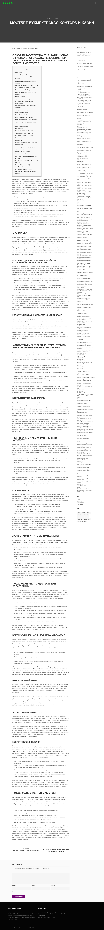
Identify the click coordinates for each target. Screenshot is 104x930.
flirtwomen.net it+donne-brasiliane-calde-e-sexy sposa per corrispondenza (84, 286)
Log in (78, 499)
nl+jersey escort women (82, 373)
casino (78, 159)
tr (77, 473)
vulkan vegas (87, 519)
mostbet (31, 254)
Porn (78, 398)
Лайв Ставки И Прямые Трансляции (25, 99)
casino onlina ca (80, 161)
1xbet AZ (80, 514)
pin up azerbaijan (80, 389)
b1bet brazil (79, 124)
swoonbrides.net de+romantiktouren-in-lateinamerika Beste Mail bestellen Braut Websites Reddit (85, 434)
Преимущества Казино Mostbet (24, 130)
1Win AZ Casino (80, 83)
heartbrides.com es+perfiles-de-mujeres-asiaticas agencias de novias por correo (84, 309)
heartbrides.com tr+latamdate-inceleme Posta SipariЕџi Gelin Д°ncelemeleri (83, 338)
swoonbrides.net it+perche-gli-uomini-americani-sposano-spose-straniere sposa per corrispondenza (84, 455)
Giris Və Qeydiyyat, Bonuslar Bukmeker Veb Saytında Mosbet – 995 (84, 295)
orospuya (79, 376)
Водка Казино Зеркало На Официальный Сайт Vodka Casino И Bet (85, 66)
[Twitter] (100, 3)
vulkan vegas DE (82, 521)
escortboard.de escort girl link (83, 263)
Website (53, 885)
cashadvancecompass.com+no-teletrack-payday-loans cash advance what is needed (84, 157)
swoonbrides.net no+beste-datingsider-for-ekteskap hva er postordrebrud (84, 460)
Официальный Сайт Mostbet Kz (24, 133)
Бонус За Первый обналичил (23, 115)
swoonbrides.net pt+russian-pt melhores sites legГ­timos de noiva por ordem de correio (85, 464)
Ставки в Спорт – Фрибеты (22, 154)
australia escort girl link (82, 109)
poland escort (80, 397)
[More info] (93, 3)
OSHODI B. (8, 3)
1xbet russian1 (80, 107)
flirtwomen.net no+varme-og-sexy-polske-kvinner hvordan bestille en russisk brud (84, 291)
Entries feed (79, 501)
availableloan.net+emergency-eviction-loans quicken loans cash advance (84, 117)
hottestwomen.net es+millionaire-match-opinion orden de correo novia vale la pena (85, 347)
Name (14, 885)
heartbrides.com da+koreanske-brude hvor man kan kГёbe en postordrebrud (84, 300)
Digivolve (34, 927)
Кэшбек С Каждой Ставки (22, 151)
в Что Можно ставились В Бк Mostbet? (26, 119)
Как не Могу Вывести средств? (24, 135)
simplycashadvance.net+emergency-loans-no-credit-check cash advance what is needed (85, 423)
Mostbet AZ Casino (81, 359)
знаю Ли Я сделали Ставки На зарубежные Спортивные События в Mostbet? (25, 76)
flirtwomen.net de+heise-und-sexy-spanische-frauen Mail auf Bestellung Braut (85, 272)
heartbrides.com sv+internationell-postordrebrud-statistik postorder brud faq (84, 327)
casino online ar (80, 162)
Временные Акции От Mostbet (23, 169)
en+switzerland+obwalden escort (84, 255)
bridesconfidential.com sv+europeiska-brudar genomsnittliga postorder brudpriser (85, 147)
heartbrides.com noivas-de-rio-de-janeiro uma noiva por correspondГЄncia (84, 323)
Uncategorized (80, 484)
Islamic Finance (80, 354)
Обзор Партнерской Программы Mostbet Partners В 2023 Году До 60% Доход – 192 (84, 490)
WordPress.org (80, 504)
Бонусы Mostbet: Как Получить (24, 90)
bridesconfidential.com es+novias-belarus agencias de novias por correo (84, 134)
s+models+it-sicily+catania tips (84, 401)
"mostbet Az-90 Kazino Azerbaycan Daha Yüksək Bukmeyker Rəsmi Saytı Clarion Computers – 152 (85, 80)
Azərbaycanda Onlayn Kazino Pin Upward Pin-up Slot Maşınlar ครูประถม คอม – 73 (84, 122)
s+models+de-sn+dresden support (84, 400)
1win (79, 512)
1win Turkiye (80, 91)
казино (78, 487)
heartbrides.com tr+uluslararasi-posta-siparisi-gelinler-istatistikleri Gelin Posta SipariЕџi (84, 342)
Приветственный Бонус (22, 110)
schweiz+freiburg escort (82, 403)
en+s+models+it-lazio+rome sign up (85, 242)
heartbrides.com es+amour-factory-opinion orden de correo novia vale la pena (85, 304)
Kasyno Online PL (81, 356)
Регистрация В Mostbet (21, 112)
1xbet (88, 512)
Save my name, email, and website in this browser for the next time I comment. (31, 892)
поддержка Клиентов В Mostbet (24, 117)
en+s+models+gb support (82, 240)
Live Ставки (18, 72)
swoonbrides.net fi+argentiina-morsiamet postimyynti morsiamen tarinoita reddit (84, 444)
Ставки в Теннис (20, 96)
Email (33, 885)
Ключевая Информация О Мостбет (25, 138)
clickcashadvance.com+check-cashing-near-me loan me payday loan (84, 178)
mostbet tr (79, 365)
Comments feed (80, 502)
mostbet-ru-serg (80, 368)
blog (78, 126)
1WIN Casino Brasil (81, 88)
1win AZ (83, 512)
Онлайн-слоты (19, 140)
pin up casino (80, 391)
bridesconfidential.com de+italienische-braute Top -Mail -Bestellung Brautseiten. (84, 129)
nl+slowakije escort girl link (83, 374)
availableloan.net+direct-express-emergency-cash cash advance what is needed (85, 112)
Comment (14, 871)
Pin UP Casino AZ (81, 392)
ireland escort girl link (81, 353)
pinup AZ (80, 519)
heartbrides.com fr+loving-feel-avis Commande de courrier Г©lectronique (84, 313)
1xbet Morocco (80, 106)
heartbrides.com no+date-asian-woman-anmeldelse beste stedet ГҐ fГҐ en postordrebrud (84, 318)
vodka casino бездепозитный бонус (85, 63)
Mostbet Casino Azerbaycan (83, 360)
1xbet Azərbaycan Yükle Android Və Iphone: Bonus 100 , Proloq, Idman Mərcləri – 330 (84, 97)
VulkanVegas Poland (81, 485)
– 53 (78, 77)
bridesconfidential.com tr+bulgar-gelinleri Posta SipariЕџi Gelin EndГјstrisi (84, 152)
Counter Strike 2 (80, 181)
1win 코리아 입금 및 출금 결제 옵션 (84, 69)
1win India (79, 89)
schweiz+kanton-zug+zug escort (84, 405)
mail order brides (80, 357)
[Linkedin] (98, 3)
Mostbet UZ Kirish (81, 366)
